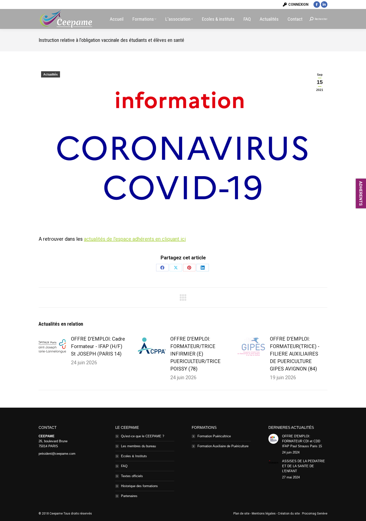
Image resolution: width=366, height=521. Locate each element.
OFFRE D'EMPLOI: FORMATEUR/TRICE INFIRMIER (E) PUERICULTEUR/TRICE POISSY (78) (195, 354)
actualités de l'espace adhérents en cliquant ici (135, 239)
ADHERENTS (360, 193)
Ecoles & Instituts (134, 456)
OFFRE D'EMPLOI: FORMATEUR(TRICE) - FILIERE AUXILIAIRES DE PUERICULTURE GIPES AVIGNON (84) (294, 354)
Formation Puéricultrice (214, 436)
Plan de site (241, 513)
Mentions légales (264, 513)
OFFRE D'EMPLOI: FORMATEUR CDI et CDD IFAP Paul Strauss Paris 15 (302, 441)
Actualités (50, 74)
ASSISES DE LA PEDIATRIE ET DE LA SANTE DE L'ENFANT (303, 466)
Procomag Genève (314, 513)
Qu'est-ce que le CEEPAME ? (142, 436)
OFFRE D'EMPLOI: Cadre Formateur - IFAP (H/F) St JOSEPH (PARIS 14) (98, 346)
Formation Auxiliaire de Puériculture (222, 446)
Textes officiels (132, 476)
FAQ (124, 466)
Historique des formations (139, 486)
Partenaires (129, 496)
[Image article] (52, 346)
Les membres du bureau (138, 446)
